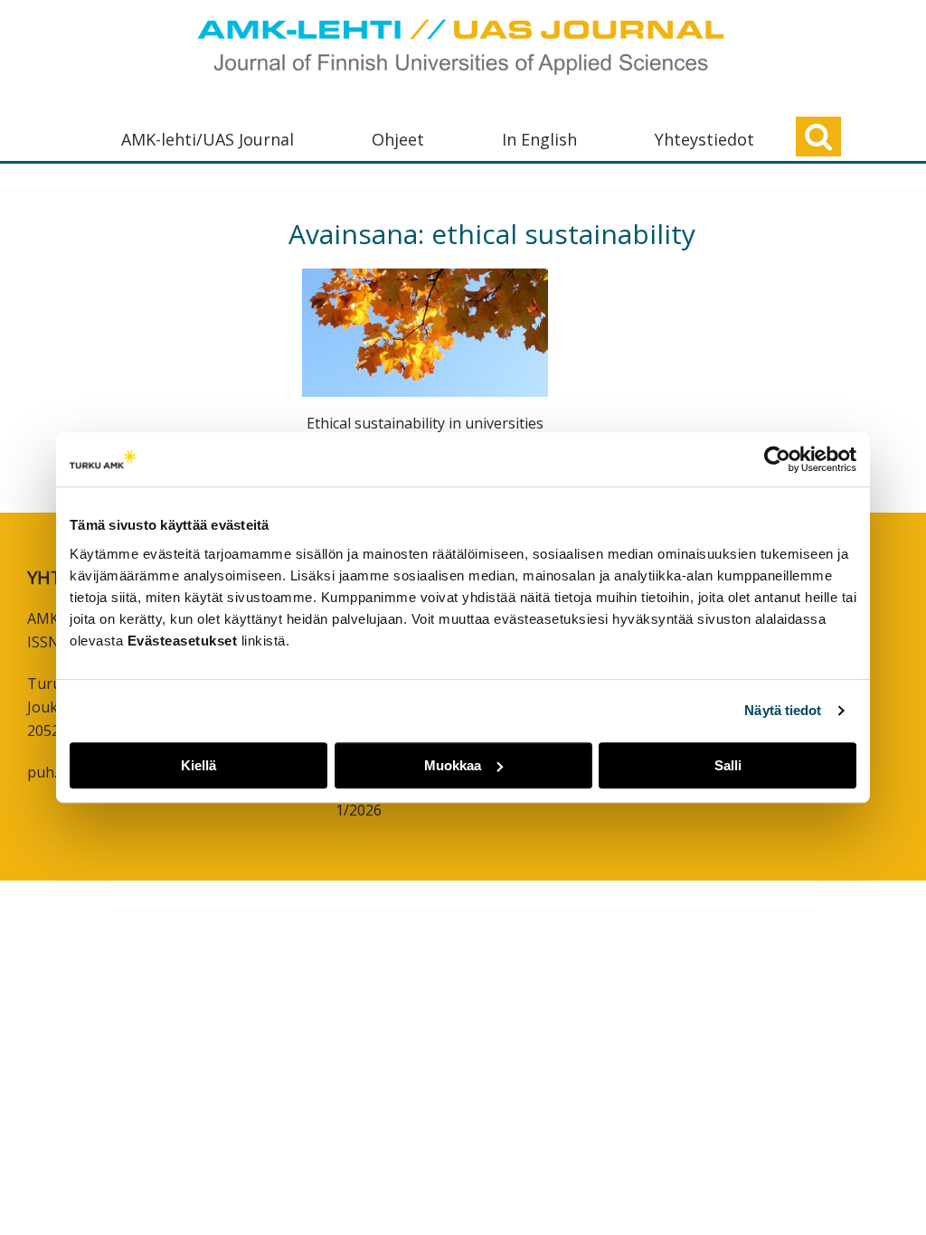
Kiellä (198, 765)
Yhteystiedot (704, 139)
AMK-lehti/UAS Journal (207, 139)
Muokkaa (452, 765)
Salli (728, 765)
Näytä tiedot (782, 710)
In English (539, 139)
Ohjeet (398, 139)
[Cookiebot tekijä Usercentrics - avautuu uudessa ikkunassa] (777, 459)
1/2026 (358, 810)
